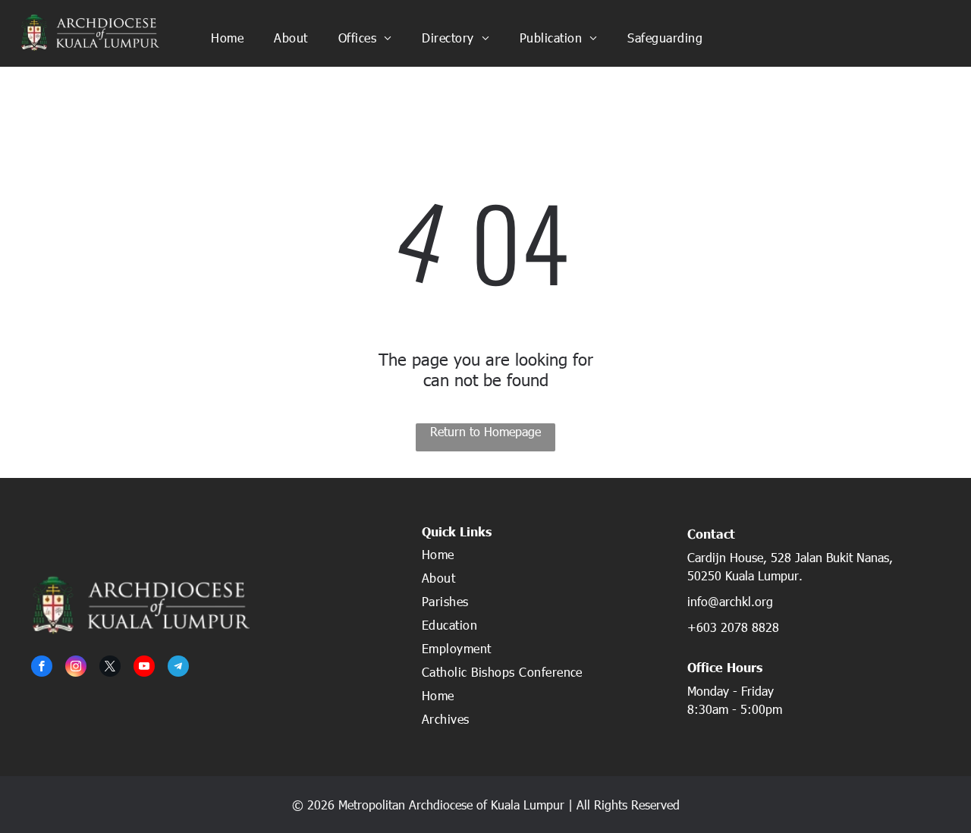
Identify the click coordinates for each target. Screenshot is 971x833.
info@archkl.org (730, 601)
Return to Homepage (485, 431)
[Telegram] (178, 668)
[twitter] (110, 668)
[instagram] (75, 668)
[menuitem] (227, 37)
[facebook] (41, 668)
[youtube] (144, 668)
